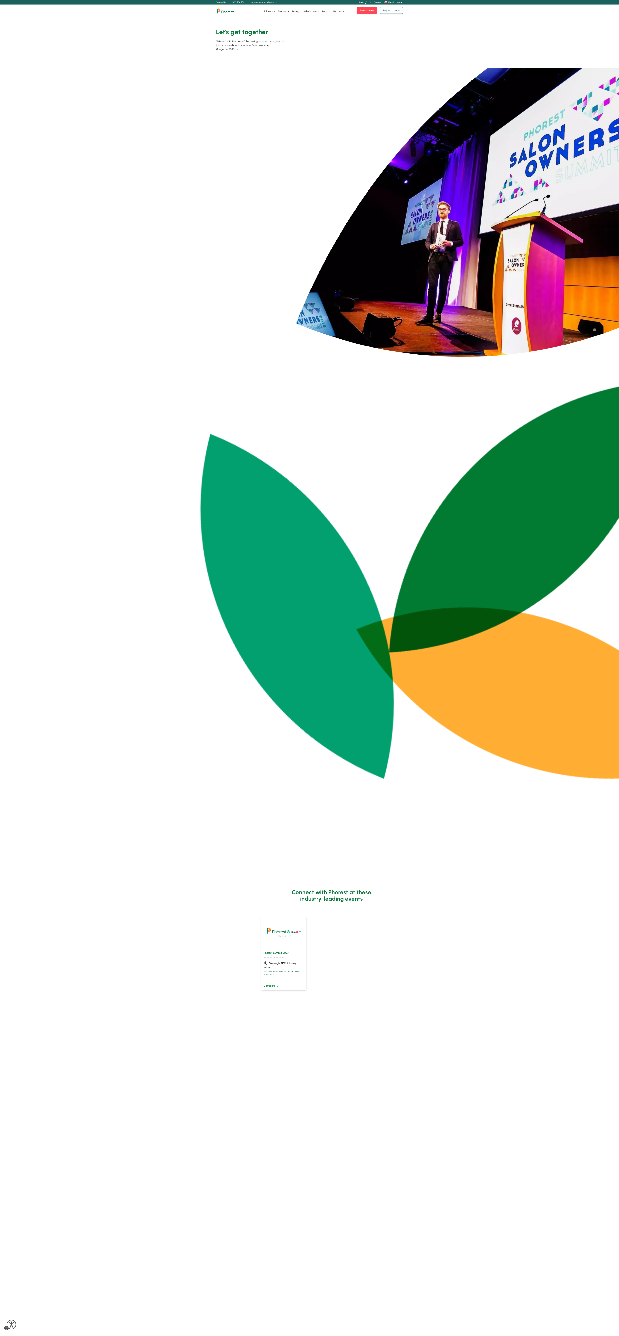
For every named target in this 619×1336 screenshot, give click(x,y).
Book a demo (367, 10)
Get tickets (269, 985)
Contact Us (221, 2)
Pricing (295, 11)
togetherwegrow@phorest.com (264, 2)
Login (361, 2)
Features (282, 11)
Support (377, 2)
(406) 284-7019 (238, 2)
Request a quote (391, 10)
